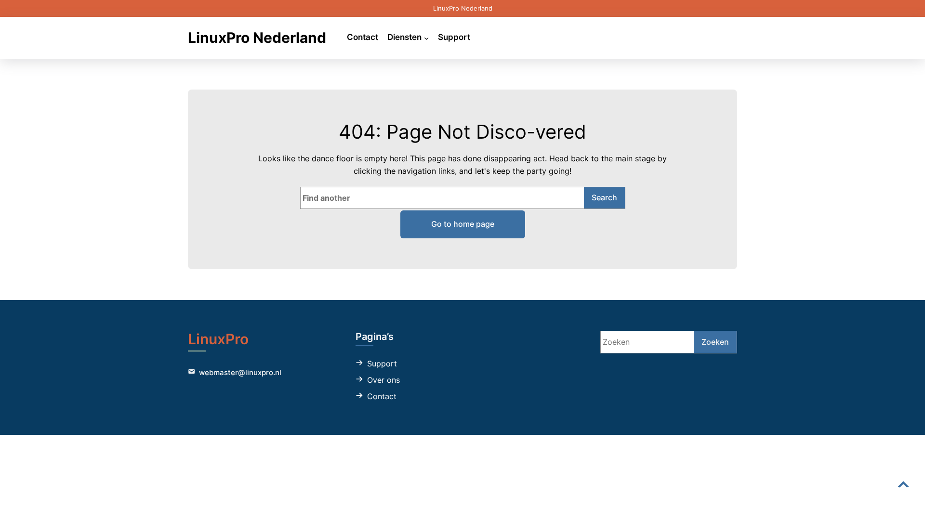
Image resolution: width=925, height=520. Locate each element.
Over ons (383, 380)
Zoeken (715, 342)
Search (604, 197)
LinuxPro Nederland (257, 37)
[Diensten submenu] (426, 37)
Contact (381, 396)
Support (382, 363)
